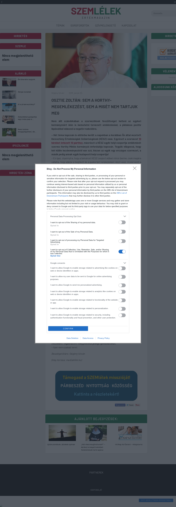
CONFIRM (68, 329)
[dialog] (88, 253)
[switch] (122, 222)
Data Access (88, 338)
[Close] (135, 169)
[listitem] (88, 216)
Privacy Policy (104, 338)
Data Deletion (72, 338)
